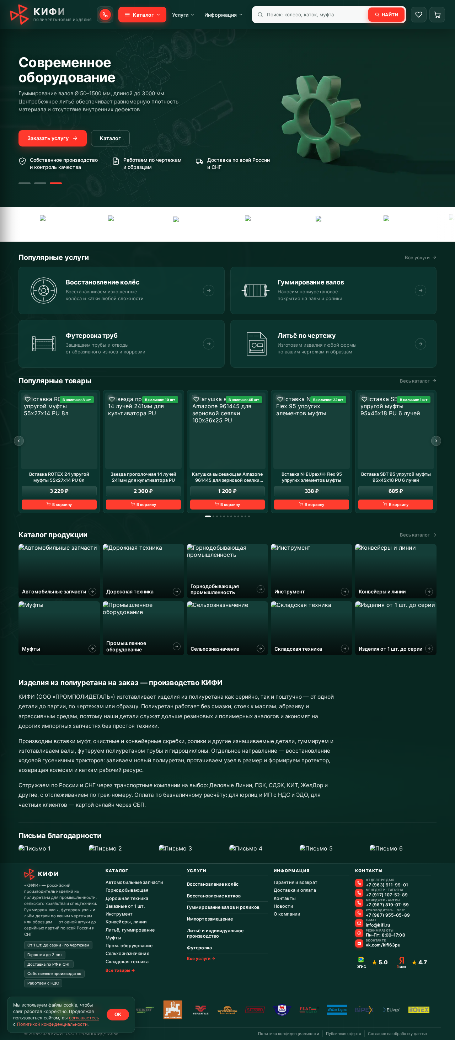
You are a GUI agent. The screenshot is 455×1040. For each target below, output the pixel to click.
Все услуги (417, 257)
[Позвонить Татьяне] (359, 893)
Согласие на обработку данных (398, 1033)
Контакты (285, 898)
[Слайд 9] (238, 516)
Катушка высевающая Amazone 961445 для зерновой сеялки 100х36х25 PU (227, 477)
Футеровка (199, 947)
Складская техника (127, 961)
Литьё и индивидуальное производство (215, 933)
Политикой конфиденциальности (52, 1024)
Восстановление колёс (213, 884)
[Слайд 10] (242, 516)
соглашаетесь (84, 1017)
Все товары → (120, 970)
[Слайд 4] (220, 516)
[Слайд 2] (40, 183)
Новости (283, 906)
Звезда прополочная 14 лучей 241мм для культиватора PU (143, 476)
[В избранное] (27, 399)
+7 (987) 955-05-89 (388, 915)
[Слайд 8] (235, 516)
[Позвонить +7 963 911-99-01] (105, 14)
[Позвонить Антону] (359, 903)
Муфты (114, 937)
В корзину (62, 504)
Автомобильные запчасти (134, 882)
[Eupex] (175, 224)
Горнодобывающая (127, 890)
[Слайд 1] (24, 183)
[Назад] (19, 441)
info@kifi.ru (378, 925)
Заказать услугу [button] (48, 138)
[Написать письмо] (359, 923)
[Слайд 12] (249, 516)
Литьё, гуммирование (130, 930)
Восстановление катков (214, 895)
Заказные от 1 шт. (125, 906)
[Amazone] (173, 1010)
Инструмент (119, 914)
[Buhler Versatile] (200, 1010)
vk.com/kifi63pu (383, 945)
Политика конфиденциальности (288, 1033)
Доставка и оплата (295, 890)
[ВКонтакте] (359, 943)
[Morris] (282, 1010)
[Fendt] (39, 224)
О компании (287, 914)
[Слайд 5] (224, 516)
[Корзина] (437, 14)
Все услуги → (201, 958)
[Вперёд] (436, 441)
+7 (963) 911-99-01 (387, 884)
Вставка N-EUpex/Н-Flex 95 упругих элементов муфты (312, 476)
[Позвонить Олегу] (359, 913)
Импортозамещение (210, 919)
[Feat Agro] (106, 224)
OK (117, 1014)
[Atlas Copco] (315, 224)
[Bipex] (364, 1010)
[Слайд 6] (228, 516)
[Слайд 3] (56, 183)
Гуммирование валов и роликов (223, 907)
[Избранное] (419, 14)
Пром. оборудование (129, 945)
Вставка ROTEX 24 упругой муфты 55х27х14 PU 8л (59, 476)
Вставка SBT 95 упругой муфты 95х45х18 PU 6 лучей (396, 476)
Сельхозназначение (127, 953)
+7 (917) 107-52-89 (387, 894)
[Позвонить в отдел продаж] (359, 883)
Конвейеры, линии (126, 921)
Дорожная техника (127, 898)
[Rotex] (419, 1010)
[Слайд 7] (231, 516)
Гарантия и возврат (295, 882)
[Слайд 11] (245, 516)
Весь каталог (415, 381)
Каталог (110, 138)
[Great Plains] (246, 224)
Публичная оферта (343, 1033)
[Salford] (382, 224)
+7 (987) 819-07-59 (387, 904)
